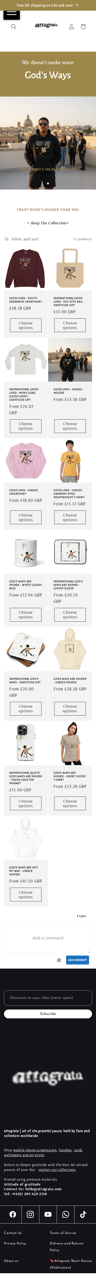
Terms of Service (63, 1233)
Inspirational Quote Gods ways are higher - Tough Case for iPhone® (25, 778)
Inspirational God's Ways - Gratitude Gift (25, 680)
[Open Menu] (11, 11)
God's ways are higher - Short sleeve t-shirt (70, 776)
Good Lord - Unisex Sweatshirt (23, 492)
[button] (14, 27)
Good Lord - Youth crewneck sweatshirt (25, 300)
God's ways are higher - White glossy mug (25, 585)
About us (11, 1261)
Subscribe (48, 1014)
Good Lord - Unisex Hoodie (68, 391)
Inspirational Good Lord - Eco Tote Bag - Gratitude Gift (69, 302)
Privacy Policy (15, 1243)
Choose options (26, 325)
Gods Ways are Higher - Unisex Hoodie (70, 680)
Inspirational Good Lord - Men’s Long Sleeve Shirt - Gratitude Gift (23, 394)
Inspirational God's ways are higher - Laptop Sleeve (68, 585)
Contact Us (13, 1233)
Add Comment (77, 960)
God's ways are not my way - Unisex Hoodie (23, 871)
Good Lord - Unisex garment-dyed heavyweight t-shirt (69, 494)
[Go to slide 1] (48, 183)
